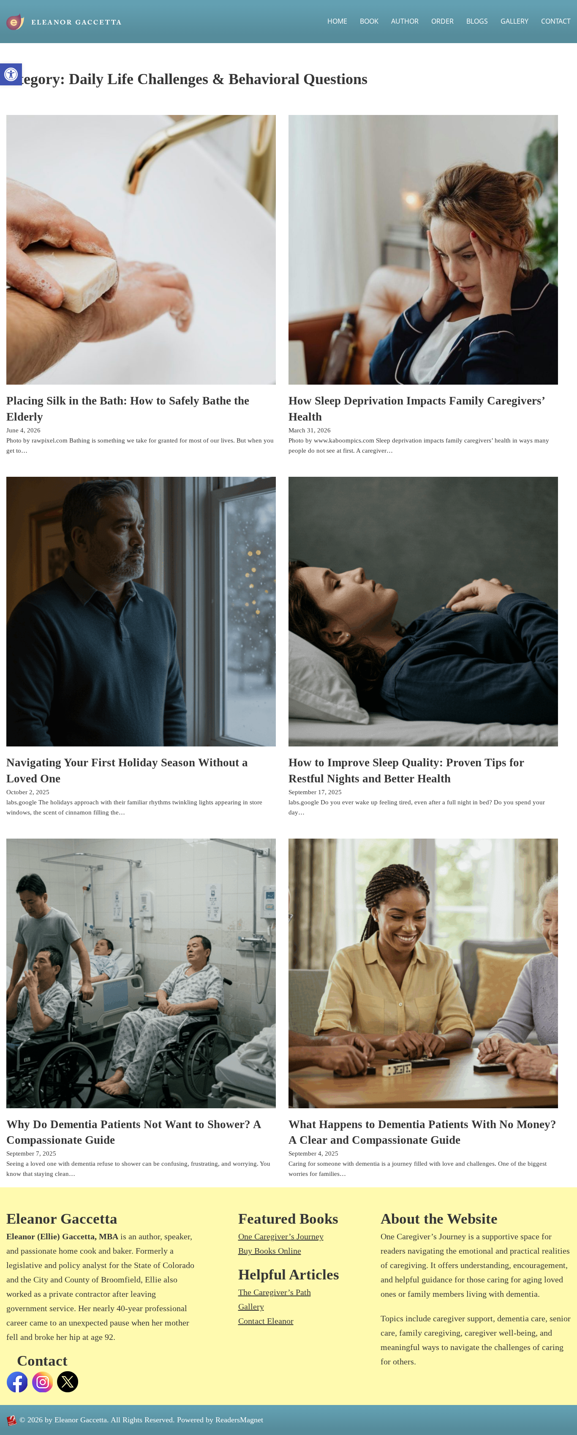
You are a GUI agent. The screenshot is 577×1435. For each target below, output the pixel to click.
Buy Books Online (269, 1250)
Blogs (477, 21)
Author (405, 21)
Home (337, 21)
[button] (11, 74)
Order (442, 21)
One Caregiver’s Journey (281, 1236)
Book (369, 21)
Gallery (514, 21)
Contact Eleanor (266, 1321)
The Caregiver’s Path (274, 1292)
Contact (556, 21)
